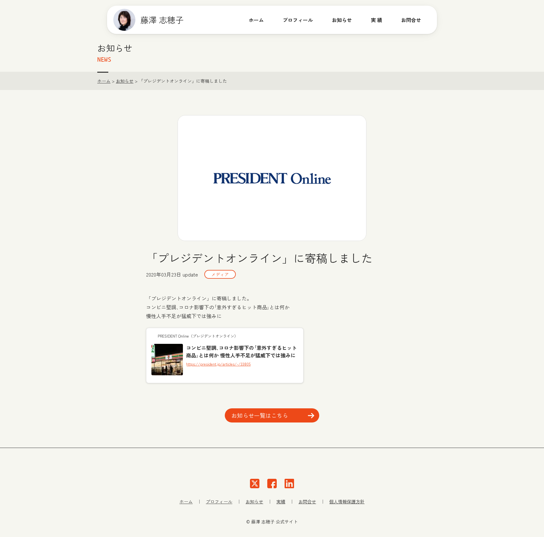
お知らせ (342, 20)
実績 (280, 501)
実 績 (376, 20)
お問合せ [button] (411, 20)
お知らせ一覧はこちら (259, 415)
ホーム (256, 20)
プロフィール (298, 20)
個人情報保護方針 (347, 501)
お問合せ (307, 501)
